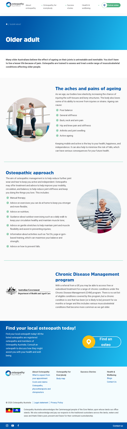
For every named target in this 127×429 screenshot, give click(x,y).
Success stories (70, 6)
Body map (60, 378)
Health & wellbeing (86, 6)
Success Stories (88, 372)
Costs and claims (39, 382)
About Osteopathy (40, 372)
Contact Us (111, 382)
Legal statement (41, 402)
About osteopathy (31, 6)
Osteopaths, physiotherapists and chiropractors (41, 388)
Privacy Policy (57, 402)
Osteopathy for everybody (49, 6)
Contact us (118, 426)
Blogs (109, 378)
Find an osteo (113, 5)
